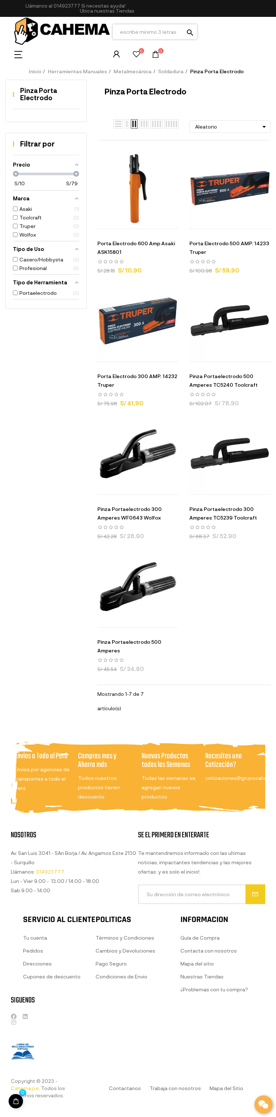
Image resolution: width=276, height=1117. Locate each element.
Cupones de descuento (51, 976)
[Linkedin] (25, 1016)
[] (111, 221)
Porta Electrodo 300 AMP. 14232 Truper (137, 380)
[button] (107, 11)
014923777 (67, 6)
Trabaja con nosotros (175, 1088)
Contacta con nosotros (208, 951)
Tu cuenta (35, 938)
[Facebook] (14, 1016)
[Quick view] (129, 221)
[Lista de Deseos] (136, 55)
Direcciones (37, 963)
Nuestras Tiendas (202, 976)
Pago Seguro (111, 963)
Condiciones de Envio (121, 976)
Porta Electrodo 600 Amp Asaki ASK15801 (136, 247)
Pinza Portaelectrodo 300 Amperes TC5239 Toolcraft (223, 513)
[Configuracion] (116, 54)
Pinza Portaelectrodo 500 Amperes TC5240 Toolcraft (223, 380)
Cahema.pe (25, 1088)
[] (16, 1101)
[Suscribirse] (255, 894)
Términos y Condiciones (125, 938)
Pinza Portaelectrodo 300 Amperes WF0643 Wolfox (129, 513)
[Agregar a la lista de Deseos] (147, 221)
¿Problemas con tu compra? (214, 989)
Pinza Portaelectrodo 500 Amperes (129, 646)
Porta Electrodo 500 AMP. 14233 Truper (229, 247)
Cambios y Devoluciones (125, 951)
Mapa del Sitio (226, 1088)
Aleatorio (231, 126)
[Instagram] (14, 1022)
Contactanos (125, 1088)
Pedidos (33, 951)
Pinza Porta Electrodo (38, 94)
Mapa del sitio (197, 963)
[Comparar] (165, 221)
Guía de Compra (200, 938)
